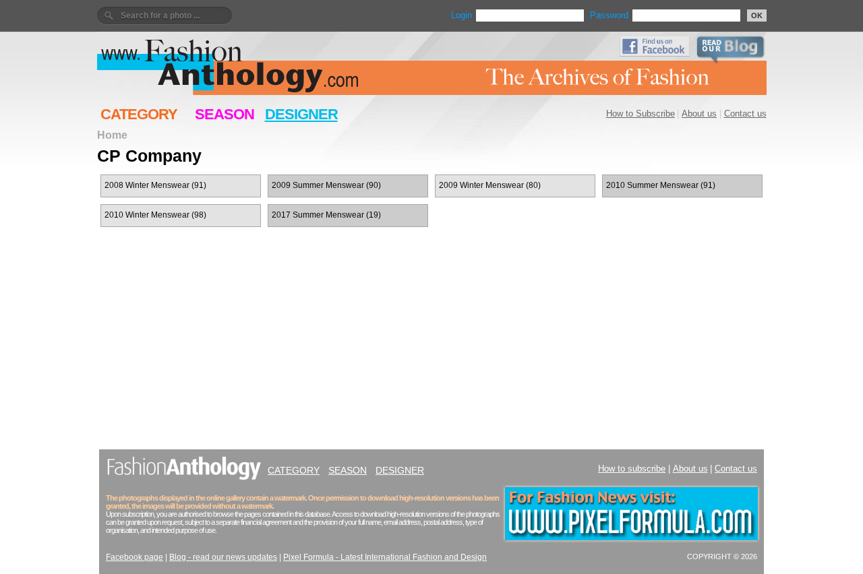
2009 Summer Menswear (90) (326, 185)
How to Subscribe (640, 113)
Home (112, 135)
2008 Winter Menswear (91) (155, 185)
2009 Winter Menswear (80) (490, 185)
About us (699, 113)
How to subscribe (631, 469)
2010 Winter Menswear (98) (155, 215)
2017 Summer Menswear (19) (326, 215)
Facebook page (134, 557)
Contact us (745, 113)
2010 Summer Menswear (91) (660, 185)
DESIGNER (301, 114)
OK (757, 15)
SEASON (224, 114)
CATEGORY (138, 114)
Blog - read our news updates (223, 557)
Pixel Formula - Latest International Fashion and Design (385, 557)
